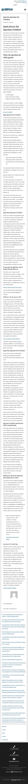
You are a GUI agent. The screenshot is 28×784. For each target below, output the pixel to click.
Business (4, 726)
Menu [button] (25, 9)
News (3, 733)
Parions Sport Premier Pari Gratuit (12, 287)
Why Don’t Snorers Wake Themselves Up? (12, 659)
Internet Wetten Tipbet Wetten (11, 339)
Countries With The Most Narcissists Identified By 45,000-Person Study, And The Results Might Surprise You (13, 626)
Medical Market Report (7, 9)
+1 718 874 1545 (24, 2)
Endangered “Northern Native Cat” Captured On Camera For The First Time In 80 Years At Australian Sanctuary (14, 664)
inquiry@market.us (22, 1)
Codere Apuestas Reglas (9, 588)
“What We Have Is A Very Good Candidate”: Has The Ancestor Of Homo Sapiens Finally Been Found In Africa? (13, 649)
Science (4, 736)
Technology (5, 739)
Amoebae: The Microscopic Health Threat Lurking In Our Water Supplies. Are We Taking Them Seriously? (13, 707)
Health (4, 729)
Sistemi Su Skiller (7, 112)
